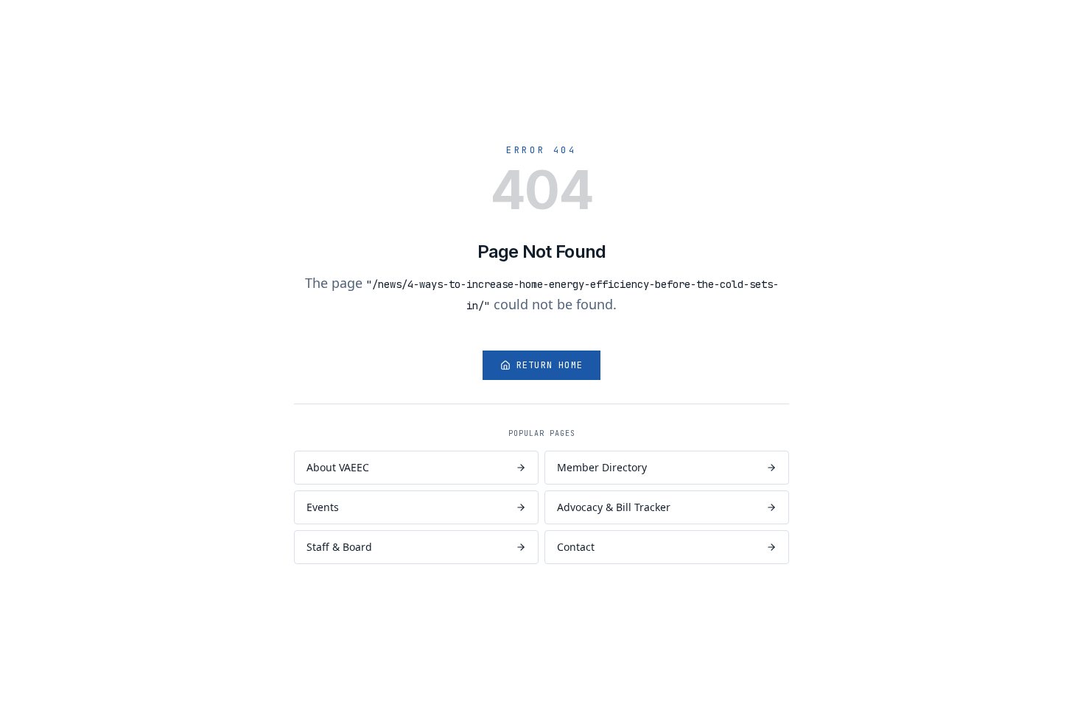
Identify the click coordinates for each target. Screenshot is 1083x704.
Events (322, 507)
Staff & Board (339, 547)
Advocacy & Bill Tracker (613, 507)
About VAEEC (337, 467)
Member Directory (602, 467)
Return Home (549, 365)
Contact (576, 547)
